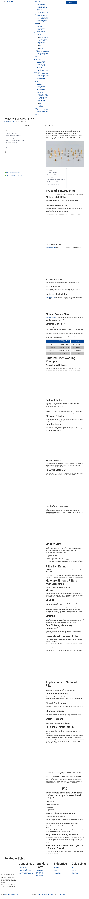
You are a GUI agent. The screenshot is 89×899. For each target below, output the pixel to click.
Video (40, 47)
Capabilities (37, 14)
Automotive (39, 25)
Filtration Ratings (10, 138)
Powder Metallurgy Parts (42, 15)
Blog (40, 45)
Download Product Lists (42, 12)
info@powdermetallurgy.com (11, 894)
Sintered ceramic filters (51, 317)
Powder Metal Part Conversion (44, 21)
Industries (36, 23)
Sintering (48, 619)
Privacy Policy (63, 894)
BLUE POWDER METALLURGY (46, 894)
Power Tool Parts (41, 6)
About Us (36, 50)
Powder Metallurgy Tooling (43, 17)
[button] (44, 58)
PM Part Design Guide (44, 40)
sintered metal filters (61, 203)
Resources (36, 32)
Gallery (41, 48)
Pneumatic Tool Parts (42, 7)
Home (5, 121)
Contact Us (36, 56)
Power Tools (39, 29)
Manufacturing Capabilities (43, 51)
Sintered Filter (11, 121)
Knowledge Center (41, 42)
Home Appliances (41, 28)
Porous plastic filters (50, 297)
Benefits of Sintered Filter (12, 142)
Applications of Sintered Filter (13, 145)
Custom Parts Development (43, 18)
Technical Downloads (42, 36)
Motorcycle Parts (41, 4)
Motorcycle (39, 26)
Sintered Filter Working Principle (13, 135)
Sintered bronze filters (51, 247)
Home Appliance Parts (42, 10)
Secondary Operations (42, 20)
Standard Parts (37, 1)
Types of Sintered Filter (11, 133)
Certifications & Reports (42, 53)
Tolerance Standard (43, 39)
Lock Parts (39, 9)
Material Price (40, 34)
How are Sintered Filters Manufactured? (15, 140)
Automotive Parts (41, 3)
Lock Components (41, 31)
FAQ (40, 43)
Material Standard (43, 37)
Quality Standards (41, 54)
